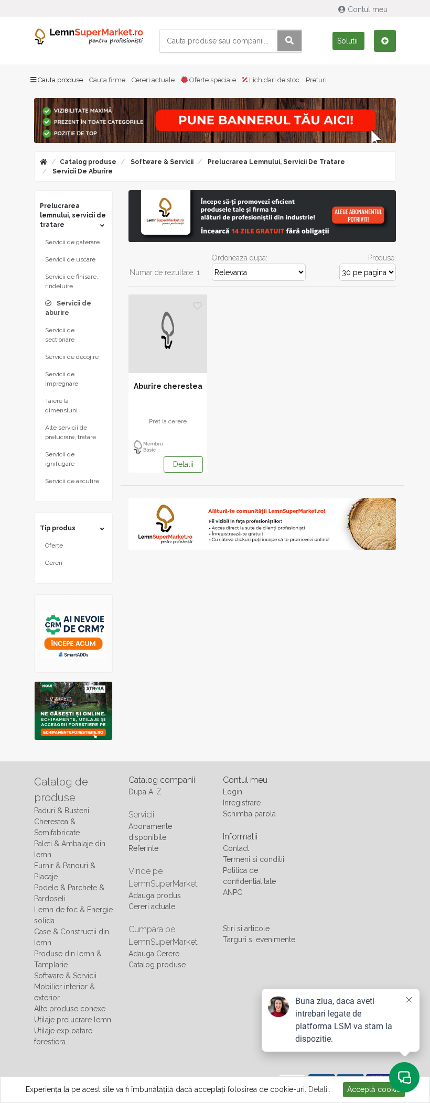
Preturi (316, 80)
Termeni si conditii (253, 859)
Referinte (143, 848)
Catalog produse (88, 162)
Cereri (53, 562)
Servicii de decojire (72, 357)
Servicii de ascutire (72, 481)
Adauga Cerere (153, 953)
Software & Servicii (161, 162)
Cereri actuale (153, 80)
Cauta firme (107, 80)
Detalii (183, 464)
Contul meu (368, 9)
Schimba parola (249, 814)
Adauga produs (154, 895)
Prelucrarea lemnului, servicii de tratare (275, 162)
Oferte (54, 545)
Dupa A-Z (145, 792)
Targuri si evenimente (259, 939)
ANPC (232, 892)
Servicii (141, 815)
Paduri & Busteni (61, 810)
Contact (236, 848)
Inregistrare (242, 803)
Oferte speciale (212, 80)
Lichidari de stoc (273, 80)
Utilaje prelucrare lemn (72, 1019)
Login (232, 792)
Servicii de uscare (70, 259)
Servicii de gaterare (72, 242)
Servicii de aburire (82, 171)
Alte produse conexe (69, 1008)
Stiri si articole (246, 928)
